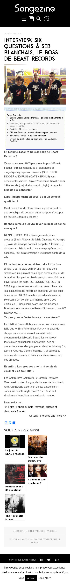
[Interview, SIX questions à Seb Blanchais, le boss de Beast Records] (35, 84)
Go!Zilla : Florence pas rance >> (47, 415)
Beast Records (53, 109)
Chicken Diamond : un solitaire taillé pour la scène (33, 132)
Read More (44, 578)
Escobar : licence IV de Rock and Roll (28, 135)
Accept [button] (30, 578)
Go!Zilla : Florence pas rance (23, 129)
